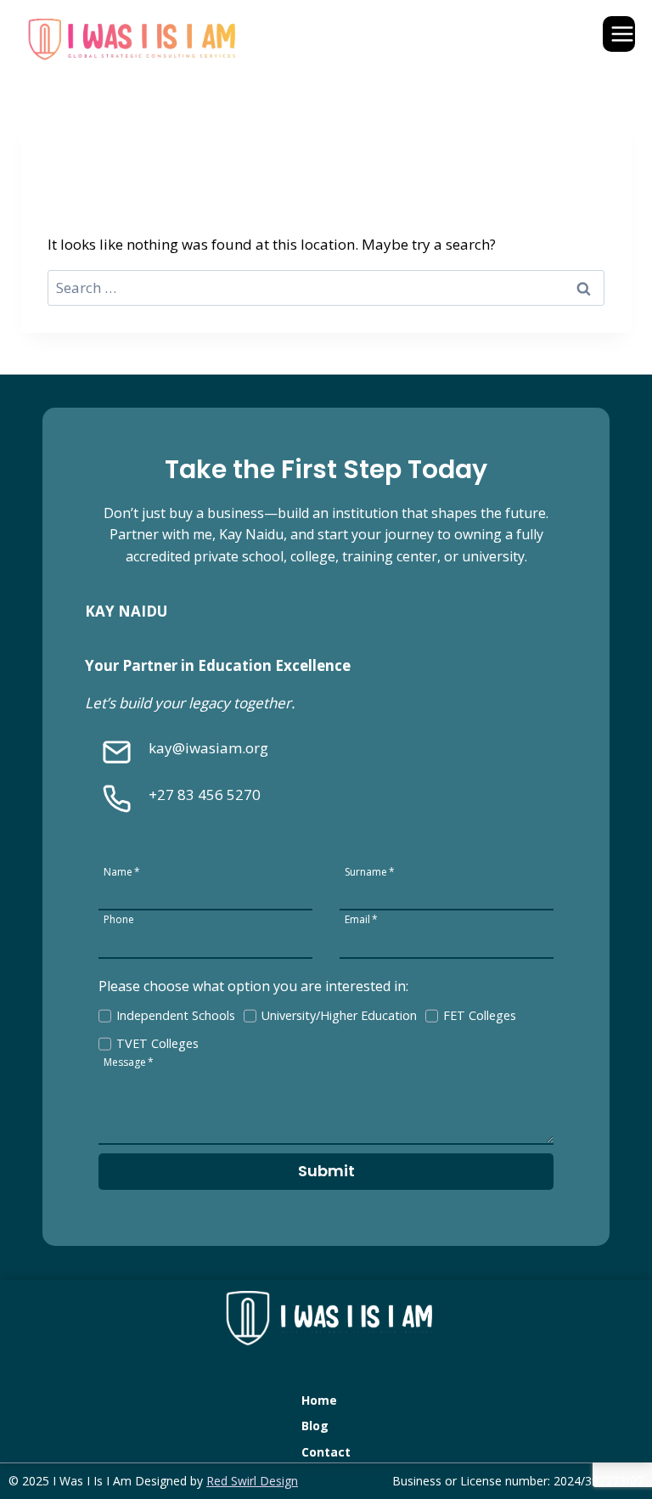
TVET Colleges (157, 1043)
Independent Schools (175, 1015)
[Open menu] (619, 33)
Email (361, 918)
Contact (326, 1452)
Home (319, 1400)
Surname (370, 871)
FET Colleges (479, 1015)
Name (122, 871)
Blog (315, 1425)
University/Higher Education (339, 1015)
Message (129, 1061)
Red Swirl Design (252, 1481)
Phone (119, 918)
